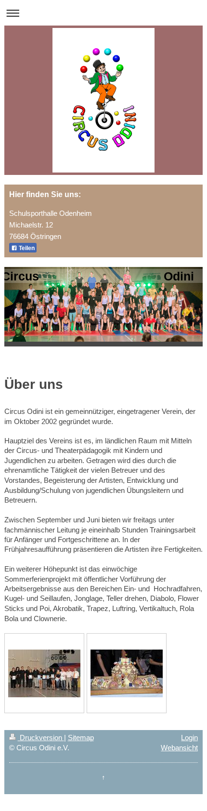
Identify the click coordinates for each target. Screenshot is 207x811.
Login (189, 737)
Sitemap (81, 737)
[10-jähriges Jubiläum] (44, 673)
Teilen (26, 248)
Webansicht (179, 748)
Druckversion (41, 737)
